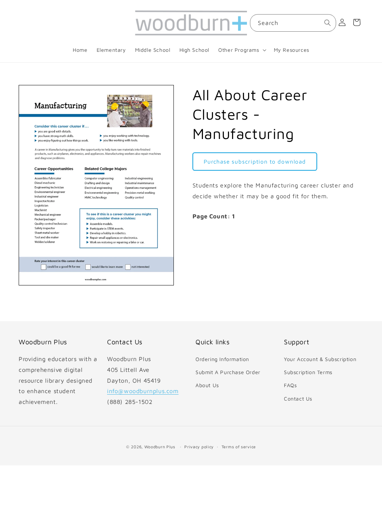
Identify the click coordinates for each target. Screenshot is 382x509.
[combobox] (293, 23)
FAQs (290, 385)
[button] (241, 50)
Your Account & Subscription (320, 359)
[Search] (327, 23)
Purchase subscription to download (255, 161)
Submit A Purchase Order (227, 372)
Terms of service (239, 446)
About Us (207, 385)
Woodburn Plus (159, 446)
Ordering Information (222, 359)
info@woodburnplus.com (143, 391)
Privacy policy (199, 446)
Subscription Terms (308, 372)
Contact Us (298, 398)
